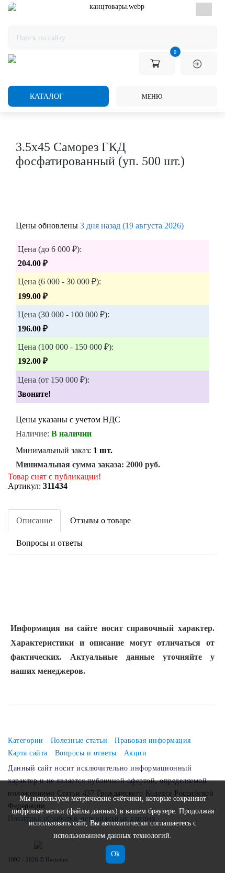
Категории (25, 740)
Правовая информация (153, 740)
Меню (151, 96)
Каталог (45, 96)
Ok (115, 854)
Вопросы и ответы (49, 542)
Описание (34, 520)
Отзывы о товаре (100, 520)
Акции (135, 753)
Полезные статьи (79, 740)
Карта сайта (28, 753)
